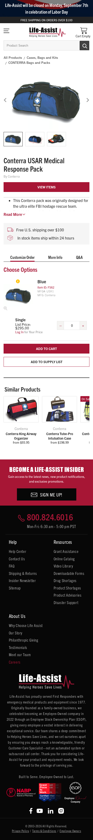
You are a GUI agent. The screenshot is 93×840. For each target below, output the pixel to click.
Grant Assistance (66, 551)
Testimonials (18, 647)
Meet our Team (20, 654)
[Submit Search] (79, 45)
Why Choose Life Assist (26, 625)
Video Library (63, 565)
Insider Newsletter (22, 580)
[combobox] (46, 45)
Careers (15, 662)
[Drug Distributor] (20, 792)
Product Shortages (67, 587)
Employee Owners (70, 831)
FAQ (12, 565)
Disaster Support (66, 602)
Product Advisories (68, 595)
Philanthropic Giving (23, 640)
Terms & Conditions (44, 831)
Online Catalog (64, 558)
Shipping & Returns (23, 573)
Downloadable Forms (69, 573)
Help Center (17, 551)
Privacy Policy (20, 831)
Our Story (15, 632)
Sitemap (15, 587)
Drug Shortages (65, 580)
